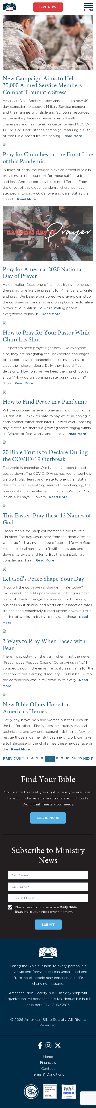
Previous (12, 758)
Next (88, 758)
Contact (48, 1068)
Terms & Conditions (48, 1074)
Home (48, 1056)
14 (74, 758)
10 (67, 758)
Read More (72, 136)
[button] (88, 5)
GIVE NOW (47, 7)
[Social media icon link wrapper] (40, 1046)
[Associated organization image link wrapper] (31, 1091)
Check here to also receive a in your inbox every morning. (46, 909)
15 (80, 758)
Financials (48, 1062)
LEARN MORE (48, 818)
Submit (48, 924)
